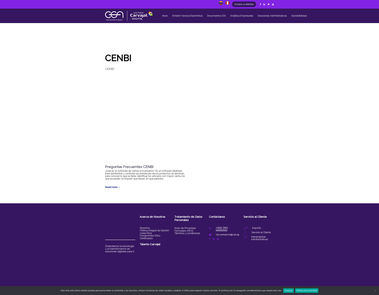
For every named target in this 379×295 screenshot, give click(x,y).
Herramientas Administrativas (259, 238)
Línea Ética (146, 233)
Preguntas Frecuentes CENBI (129, 167)
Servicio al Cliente (261, 232)
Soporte (256, 228)
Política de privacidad (307, 290)
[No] (375, 290)
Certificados (146, 238)
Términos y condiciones (187, 233)
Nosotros (145, 228)
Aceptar (288, 290)
